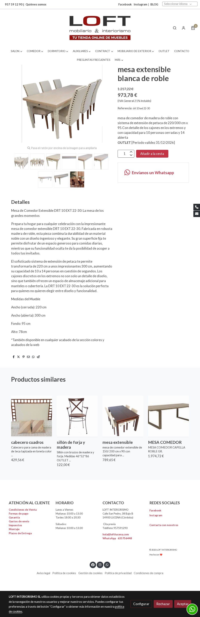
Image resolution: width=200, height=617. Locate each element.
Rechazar (163, 604)
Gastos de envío (19, 521)
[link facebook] (93, 564)
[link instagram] (100, 564)
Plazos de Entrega (20, 533)
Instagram (140, 4)
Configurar (141, 604)
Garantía (14, 517)
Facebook (155, 510)
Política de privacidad (118, 573)
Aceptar (183, 604)
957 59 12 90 (13, 4)
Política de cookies (64, 573)
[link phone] (196, 207)
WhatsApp (117, 538)
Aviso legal (43, 573)
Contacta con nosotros (163, 525)
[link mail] (196, 214)
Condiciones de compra (148, 573)
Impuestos (15, 525)
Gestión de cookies (90, 573)
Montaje (14, 529)
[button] (16, 51)
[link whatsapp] (107, 564)
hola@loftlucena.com (116, 534)
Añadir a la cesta (152, 154)
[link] (100, 28)
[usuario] (183, 28)
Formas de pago (18, 513)
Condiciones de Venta (23, 509)
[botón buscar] (175, 28)
